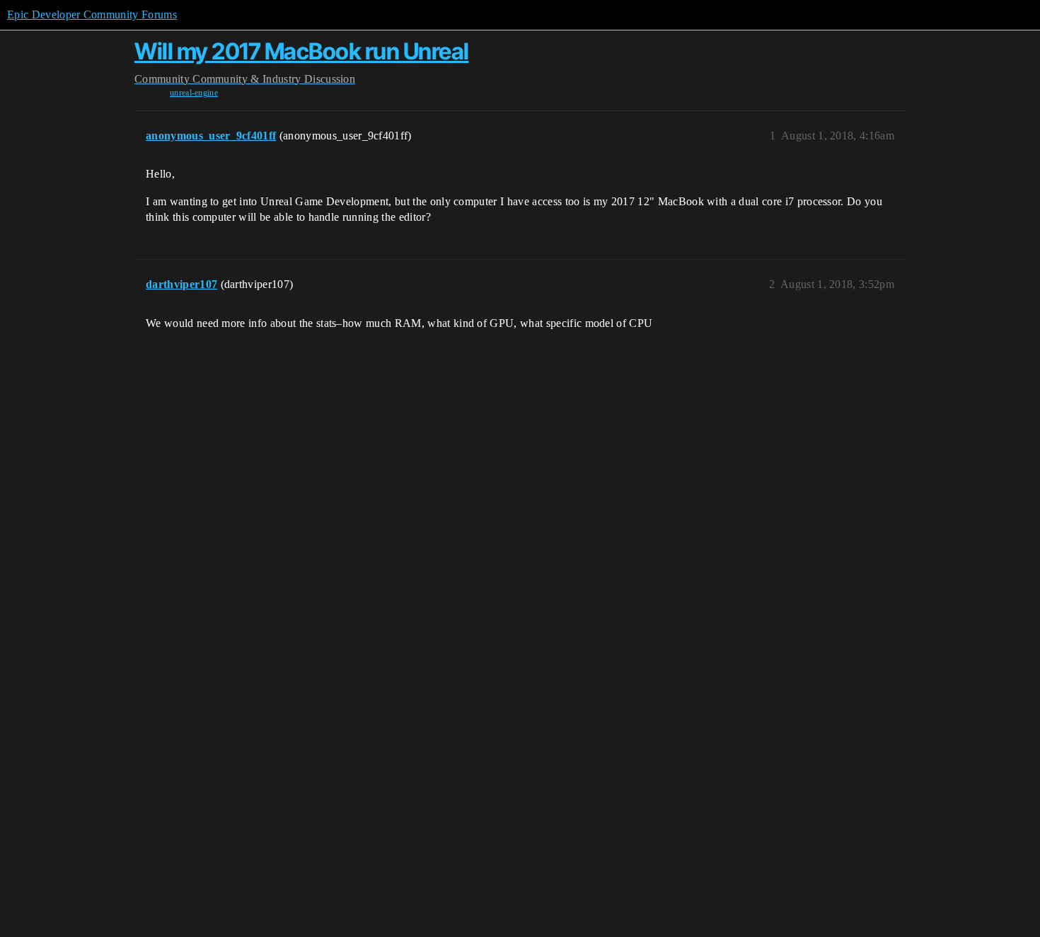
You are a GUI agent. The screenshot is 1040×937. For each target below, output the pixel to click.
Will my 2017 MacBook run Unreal (301, 51)
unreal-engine (194, 93)
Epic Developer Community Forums (92, 14)
